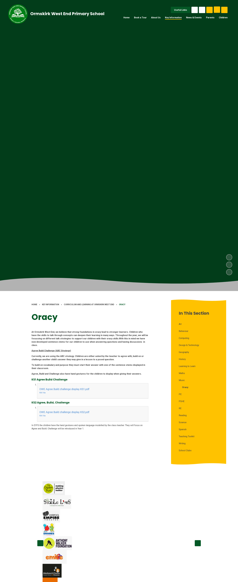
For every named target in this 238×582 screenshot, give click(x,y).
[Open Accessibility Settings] (224, 10)
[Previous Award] (40, 543)
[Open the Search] (209, 10)
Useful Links (180, 10)
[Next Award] (198, 543)
